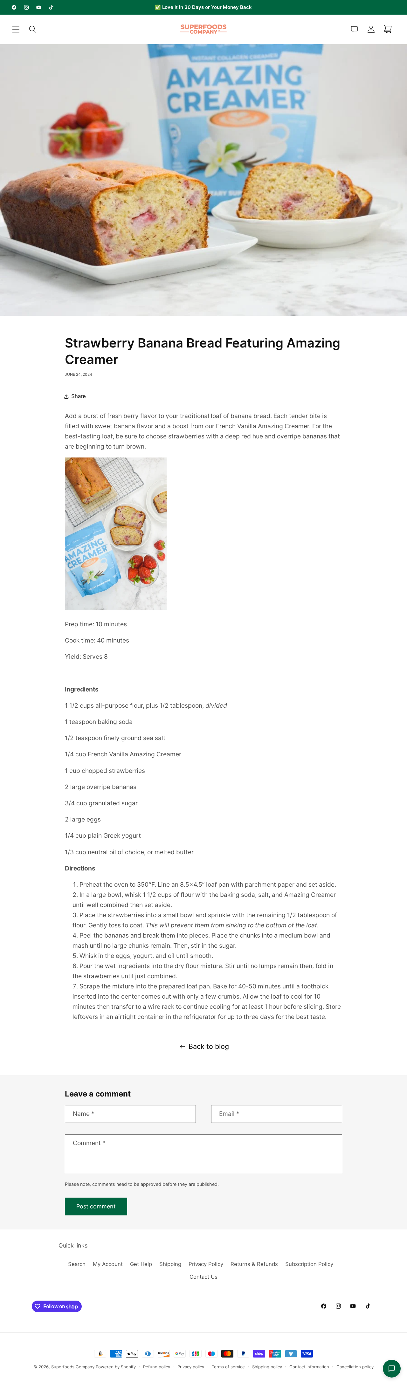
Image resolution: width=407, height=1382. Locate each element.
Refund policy (156, 1366)
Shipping (170, 1264)
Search (77, 1264)
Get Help (141, 1264)
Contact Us (203, 1277)
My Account (108, 1264)
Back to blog (209, 1046)
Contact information (309, 1366)
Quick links (73, 1245)
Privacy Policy (206, 1264)
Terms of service (228, 1366)
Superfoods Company (72, 1366)
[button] (16, 29)
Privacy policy (190, 1366)
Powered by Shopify (116, 1366)
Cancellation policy (355, 1366)
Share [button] (78, 396)
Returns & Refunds (254, 1264)
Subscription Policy (309, 1264)
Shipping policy (267, 1366)
